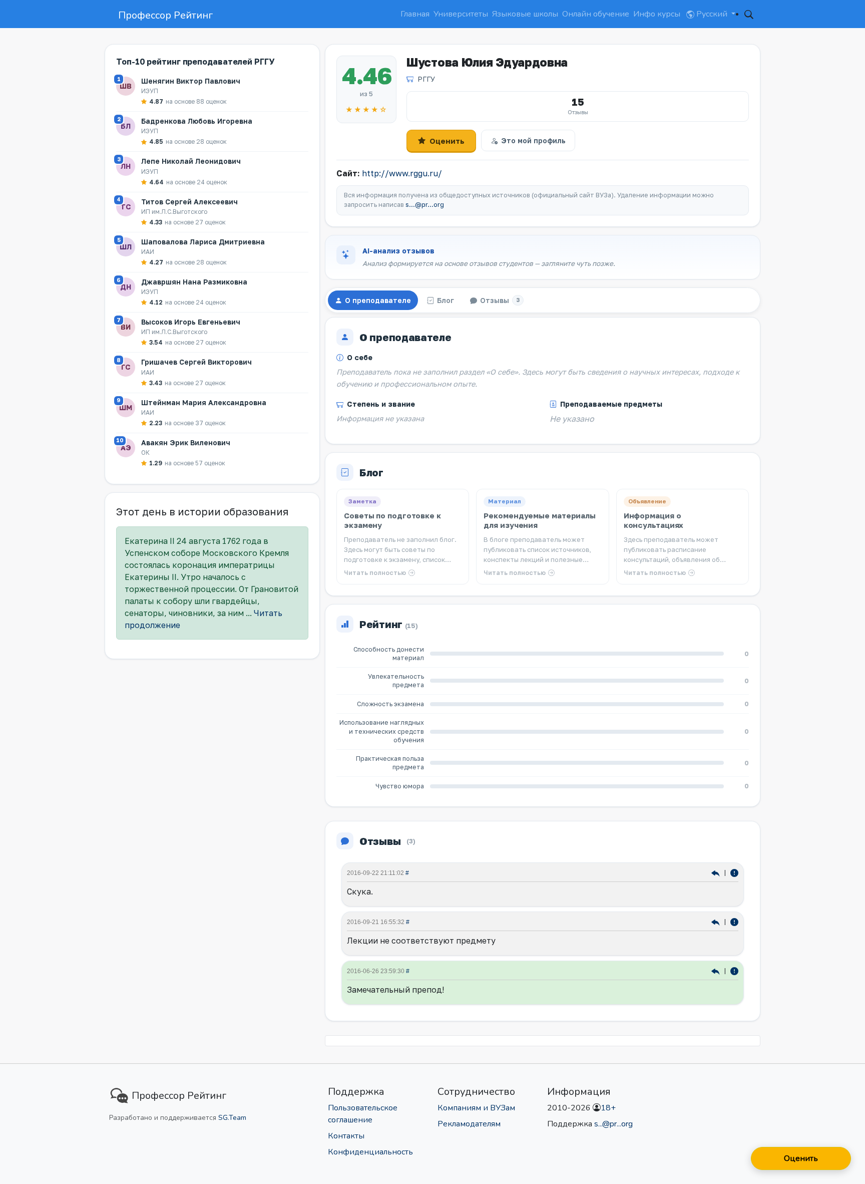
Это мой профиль (533, 140)
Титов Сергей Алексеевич (189, 201)
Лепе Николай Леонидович (191, 161)
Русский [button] (711, 14)
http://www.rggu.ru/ (402, 173)
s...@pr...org (424, 204)
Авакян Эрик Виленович (185, 442)
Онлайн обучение (595, 14)
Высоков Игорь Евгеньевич (190, 322)
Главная (414, 14)
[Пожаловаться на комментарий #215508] (734, 971)
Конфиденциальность (370, 1151)
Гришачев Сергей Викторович (196, 362)
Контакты (346, 1135)
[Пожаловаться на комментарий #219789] (734, 922)
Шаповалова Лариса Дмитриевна (203, 241)
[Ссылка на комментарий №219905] (716, 872)
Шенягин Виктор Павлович (190, 81)
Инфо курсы (656, 14)
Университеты (461, 14)
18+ (608, 1107)
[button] (748, 14)
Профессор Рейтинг (165, 15)
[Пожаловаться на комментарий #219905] (734, 872)
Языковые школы (525, 14)
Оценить (447, 140)
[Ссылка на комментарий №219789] (716, 922)
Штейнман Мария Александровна (203, 402)
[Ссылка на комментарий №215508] (716, 971)
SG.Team (232, 1117)
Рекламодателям (469, 1123)
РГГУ (426, 79)
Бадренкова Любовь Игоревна (196, 121)
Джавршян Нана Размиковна (194, 281)
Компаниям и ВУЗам (476, 1107)
